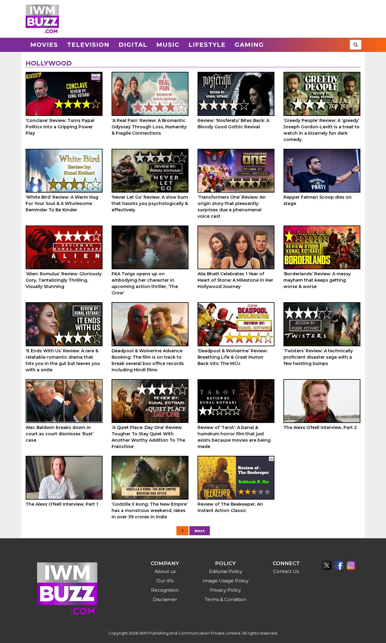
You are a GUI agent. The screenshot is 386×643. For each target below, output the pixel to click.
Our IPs (165, 581)
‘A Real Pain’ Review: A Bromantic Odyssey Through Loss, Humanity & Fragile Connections (149, 127)
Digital (133, 44)
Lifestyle (207, 44)
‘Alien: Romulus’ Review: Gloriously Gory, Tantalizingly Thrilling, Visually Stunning (64, 280)
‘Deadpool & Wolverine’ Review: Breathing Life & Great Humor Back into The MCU (232, 357)
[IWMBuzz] (42, 19)
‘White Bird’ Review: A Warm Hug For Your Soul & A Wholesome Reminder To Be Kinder (62, 203)
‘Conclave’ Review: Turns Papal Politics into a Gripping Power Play (60, 127)
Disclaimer (165, 599)
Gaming (249, 44)
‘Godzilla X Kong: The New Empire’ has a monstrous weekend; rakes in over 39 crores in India (150, 510)
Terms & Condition (225, 599)
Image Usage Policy (225, 581)
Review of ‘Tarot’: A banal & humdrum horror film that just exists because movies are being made (234, 437)
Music (167, 44)
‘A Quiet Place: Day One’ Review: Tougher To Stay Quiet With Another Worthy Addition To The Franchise (148, 437)
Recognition (165, 590)
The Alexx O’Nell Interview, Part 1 (62, 504)
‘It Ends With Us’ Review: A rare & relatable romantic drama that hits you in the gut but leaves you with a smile (63, 360)
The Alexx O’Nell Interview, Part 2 (320, 427)
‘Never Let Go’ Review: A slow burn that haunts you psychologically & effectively (150, 203)
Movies (44, 44)
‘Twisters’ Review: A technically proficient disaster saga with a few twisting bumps (318, 357)
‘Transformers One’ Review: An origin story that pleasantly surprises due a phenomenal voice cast (232, 206)
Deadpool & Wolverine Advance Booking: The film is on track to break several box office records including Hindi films (148, 360)
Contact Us (286, 571)
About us (165, 571)
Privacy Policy (225, 590)
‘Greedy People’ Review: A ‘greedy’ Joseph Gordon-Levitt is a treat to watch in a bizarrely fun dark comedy (321, 130)
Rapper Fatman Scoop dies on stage (317, 200)
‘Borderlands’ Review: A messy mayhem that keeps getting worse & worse (317, 280)
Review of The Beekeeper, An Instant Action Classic (230, 507)
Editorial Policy (225, 571)
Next (200, 530)
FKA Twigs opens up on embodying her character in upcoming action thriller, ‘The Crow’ (145, 283)
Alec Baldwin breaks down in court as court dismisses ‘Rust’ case (59, 434)
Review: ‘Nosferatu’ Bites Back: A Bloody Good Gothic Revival (233, 124)
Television (88, 44)
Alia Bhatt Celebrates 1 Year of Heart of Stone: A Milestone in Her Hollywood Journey (235, 280)
